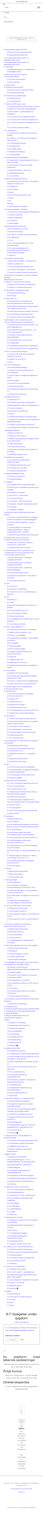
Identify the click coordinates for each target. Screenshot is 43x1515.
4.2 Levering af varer (14, 937)
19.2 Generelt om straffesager (17, 589)
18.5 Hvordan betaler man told (17, 610)
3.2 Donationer (12, 220)
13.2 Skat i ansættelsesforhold (17, 1093)
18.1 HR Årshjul (11, 295)
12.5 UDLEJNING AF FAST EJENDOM (19, 726)
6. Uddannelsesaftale (11, 1013)
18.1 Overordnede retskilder (16, 624)
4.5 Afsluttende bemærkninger (17, 929)
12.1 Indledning (11, 1214)
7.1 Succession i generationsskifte (18, 127)
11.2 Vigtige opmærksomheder (17, 758)
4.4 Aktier (10, 198)
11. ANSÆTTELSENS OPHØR (13, 1217)
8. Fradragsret (8, 816)
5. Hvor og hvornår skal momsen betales (17, 905)
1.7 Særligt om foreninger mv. (17, 436)
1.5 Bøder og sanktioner (15, 264)
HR (5, 17)
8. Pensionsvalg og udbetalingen (15, 95)
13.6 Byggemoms (13, 699)
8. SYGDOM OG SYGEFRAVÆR (14, 1266)
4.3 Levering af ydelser (14, 934)
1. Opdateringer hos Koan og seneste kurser (19, 552)
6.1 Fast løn (10, 1305)
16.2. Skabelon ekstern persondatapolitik (21, 317)
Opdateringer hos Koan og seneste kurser (18, 320)
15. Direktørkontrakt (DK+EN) (13, 87)
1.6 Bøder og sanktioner (15, 433)
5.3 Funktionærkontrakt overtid (17, 573)
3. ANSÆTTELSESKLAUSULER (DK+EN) (16, 540)
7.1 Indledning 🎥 (12, 1045)
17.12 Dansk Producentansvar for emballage (21, 629)
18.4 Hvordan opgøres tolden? (17, 613)
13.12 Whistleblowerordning (16, 1051)
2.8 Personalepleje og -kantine (17, 229)
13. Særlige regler (10, 691)
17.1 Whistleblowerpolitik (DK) (16, 471)
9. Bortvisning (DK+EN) (11, 76)
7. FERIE (6, 1020)
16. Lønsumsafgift (9, 670)
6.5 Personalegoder (13, 1294)
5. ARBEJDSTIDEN (10, 1154)
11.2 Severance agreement (16, 476)
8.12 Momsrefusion (13, 821)
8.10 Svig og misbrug (14, 829)
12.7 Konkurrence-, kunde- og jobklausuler (21, 1195)
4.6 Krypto (10, 192)
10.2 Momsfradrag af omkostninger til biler (21, 775)
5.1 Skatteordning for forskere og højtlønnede (22, 348)
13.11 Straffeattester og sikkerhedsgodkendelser (23, 1054)
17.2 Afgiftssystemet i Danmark (17, 662)
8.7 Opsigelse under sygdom (17, 1269)
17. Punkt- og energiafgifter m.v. (14, 627)
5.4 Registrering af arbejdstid (16, 1157)
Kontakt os (21, 1492)
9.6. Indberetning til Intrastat (16, 797)
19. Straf (6, 583)
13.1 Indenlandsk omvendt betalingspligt (20, 713)
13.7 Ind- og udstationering (16, 1072)
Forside (6, 12)
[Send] (22, 1412)
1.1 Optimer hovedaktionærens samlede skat (22, 272)
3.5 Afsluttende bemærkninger (17, 948)
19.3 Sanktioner (12, 586)
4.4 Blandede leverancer (15, 932)
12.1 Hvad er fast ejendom (15, 738)
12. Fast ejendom (9, 716)
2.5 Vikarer (10, 414)
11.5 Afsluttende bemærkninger (17, 745)
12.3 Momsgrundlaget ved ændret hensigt (21, 732)
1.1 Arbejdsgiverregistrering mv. (17, 454)
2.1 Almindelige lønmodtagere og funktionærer (23, 427)
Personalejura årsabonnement (22, 1330)
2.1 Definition (11, 255)
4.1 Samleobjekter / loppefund (17, 206)
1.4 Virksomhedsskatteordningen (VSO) (20, 266)
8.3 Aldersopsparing (14, 98)
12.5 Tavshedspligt (13, 1203)
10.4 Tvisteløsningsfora (14, 1255)
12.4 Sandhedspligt (13, 1206)
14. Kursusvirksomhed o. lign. (13, 689)
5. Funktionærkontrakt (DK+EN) (14, 555)
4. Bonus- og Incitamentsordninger (15, 351)
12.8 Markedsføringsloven (15, 1192)
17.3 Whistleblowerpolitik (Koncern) (19, 465)
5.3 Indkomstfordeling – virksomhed (19, 170)
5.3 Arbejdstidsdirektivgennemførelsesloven (22, 1178)
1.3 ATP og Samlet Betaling (16, 446)
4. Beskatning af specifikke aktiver (15, 179)
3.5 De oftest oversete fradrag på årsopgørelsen (23, 212)
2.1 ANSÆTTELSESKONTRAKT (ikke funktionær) (22, 535)
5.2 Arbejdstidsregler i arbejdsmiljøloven (20, 1181)
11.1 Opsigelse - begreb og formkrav (19, 1244)
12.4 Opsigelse (12, 507)
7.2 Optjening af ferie (14, 1042)
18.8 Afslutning (12, 599)
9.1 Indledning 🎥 (12, 1133)
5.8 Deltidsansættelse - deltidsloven (19, 1164)
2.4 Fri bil (10, 240)
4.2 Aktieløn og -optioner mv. (17, 359)
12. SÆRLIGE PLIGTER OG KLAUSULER (16, 1187)
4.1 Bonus (10, 362)
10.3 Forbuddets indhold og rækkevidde (20, 1258)
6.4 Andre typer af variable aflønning (19, 1297)
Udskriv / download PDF (22, 1421)
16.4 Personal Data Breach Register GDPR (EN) (22, 311)
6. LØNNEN (7, 1291)
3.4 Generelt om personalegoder (18, 383)
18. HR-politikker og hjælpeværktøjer (16, 290)
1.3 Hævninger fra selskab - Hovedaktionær (21, 261)
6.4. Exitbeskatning (13, 146)
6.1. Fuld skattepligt (13, 154)
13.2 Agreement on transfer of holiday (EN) (21, 284)
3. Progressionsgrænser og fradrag (15, 209)
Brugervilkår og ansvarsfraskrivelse (21, 1488)
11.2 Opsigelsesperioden (15, 1241)
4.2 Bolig (10, 203)
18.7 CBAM (10, 602)
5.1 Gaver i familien (13, 176)
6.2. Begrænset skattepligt (16, 151)
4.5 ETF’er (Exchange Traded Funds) (19, 195)
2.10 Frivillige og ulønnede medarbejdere (21, 402)
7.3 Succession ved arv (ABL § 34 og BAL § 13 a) (22, 119)
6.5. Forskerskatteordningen (16, 143)
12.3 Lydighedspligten (14, 1209)
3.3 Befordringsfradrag (14, 217)
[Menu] (39, 7)
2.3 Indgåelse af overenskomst (17, 1146)
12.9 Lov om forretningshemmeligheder (20, 1189)
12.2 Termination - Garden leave (17, 495)
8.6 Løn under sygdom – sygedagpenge (20, 1272)
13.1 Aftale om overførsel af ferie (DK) (19, 287)
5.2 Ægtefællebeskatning (15, 173)
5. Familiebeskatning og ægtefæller (16, 157)
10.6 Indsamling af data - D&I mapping (19, 1249)
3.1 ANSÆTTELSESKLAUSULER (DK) (18, 547)
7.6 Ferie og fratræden (14, 1031)
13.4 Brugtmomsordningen (16, 704)
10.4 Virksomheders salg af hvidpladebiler (21, 767)
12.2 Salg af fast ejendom (15, 735)
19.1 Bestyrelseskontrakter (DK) (17, 55)
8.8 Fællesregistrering (14, 819)
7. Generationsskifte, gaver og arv (15, 104)
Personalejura (8, 21)
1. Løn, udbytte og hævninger (13, 258)
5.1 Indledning (11, 1184)
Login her (12, 1340)
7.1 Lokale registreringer (15, 877)
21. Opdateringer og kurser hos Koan (16, 537)
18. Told (6, 597)
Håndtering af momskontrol (13, 279)
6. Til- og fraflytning (10, 130)
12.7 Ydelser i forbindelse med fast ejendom (21, 718)
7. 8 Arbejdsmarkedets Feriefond (18, 1025)
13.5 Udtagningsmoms (14, 701)
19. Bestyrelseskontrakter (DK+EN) (15, 49)
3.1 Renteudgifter (13, 223)
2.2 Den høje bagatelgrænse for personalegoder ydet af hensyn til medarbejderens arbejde (18, 250)
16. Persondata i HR (10, 298)
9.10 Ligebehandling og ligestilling (18, 1101)
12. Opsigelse (8, 482)
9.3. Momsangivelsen (14, 807)
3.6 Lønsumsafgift (13, 380)
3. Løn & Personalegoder (12, 365)
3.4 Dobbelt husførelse (14, 215)
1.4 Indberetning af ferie (15, 443)
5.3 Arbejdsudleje (13, 343)
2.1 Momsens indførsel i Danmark (18, 996)
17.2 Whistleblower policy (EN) (17, 468)
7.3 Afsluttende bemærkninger (17, 871)
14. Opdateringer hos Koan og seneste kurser (19, 550)
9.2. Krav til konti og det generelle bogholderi (22, 810)
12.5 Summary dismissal (14, 498)
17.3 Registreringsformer (15, 659)
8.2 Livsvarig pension (14, 101)
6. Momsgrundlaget (10, 880)
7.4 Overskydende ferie (15, 1037)
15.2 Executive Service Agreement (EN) (20, 90)
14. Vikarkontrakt (9, 85)
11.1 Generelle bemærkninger (17, 761)
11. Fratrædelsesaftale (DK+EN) (14, 473)
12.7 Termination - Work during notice (19, 501)
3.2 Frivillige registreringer (16, 956)
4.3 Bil (9, 200)
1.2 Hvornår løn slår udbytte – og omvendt (21, 269)
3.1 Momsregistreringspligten (17, 959)
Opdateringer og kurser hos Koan (15, 74)
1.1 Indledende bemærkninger (17, 1003)
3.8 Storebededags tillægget (17, 367)
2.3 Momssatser (12, 988)
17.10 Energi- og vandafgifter (16, 635)
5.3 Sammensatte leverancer (17, 911)
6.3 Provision (11, 1299)
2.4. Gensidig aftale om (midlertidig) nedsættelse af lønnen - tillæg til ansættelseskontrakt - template (19, 530)
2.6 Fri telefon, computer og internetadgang (22, 234)
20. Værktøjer (8, 67)
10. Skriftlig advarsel (10, 1006)
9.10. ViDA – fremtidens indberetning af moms (22, 783)
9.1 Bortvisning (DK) (13, 82)
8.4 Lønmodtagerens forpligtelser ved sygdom (23, 1280)
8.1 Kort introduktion (14, 866)
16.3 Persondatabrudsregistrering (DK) (20, 314)
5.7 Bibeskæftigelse (13, 1167)
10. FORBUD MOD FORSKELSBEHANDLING (18, 1247)
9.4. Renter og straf (13, 805)
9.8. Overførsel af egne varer (16, 789)
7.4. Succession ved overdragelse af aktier (21, 117)
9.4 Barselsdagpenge (14, 1122)
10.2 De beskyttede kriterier (16, 1261)
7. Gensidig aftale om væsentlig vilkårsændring (19, 1011)
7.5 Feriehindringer (13, 1034)
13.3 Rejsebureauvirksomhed (17, 707)
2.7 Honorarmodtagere (15, 408)
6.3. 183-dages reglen (14, 149)
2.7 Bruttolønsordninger (15, 231)
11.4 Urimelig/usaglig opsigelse (17, 1233)
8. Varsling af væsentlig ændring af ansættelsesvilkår (21, 1009)
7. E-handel (7, 868)
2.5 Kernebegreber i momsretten (18, 980)
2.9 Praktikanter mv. (13, 399)
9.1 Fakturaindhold (13, 813)
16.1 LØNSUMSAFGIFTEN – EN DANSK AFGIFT (22, 684)
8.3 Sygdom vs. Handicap (15, 1282)
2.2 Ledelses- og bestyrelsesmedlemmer (21, 424)
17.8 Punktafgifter (13, 643)
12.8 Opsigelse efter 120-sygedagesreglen (21, 484)
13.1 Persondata (12, 1095)
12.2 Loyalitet (11, 1212)
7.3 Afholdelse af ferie (14, 1040)
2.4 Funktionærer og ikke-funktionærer (20, 1143)
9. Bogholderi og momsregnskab (15, 780)
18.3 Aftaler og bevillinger (15, 616)
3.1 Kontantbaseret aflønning (16, 394)
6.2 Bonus (10, 1302)
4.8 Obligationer (12, 186)
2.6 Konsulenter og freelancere (17, 411)
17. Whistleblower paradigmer (14, 457)
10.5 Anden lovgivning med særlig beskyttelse (22, 1252)
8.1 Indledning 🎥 (12, 1288)
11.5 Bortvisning (12, 1230)
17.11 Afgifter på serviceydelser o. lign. (19, 632)
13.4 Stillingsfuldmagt (14, 1085)
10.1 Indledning (12, 1263)
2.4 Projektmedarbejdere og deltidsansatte (22, 416)
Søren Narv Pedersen (22, 1322)
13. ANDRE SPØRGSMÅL (12, 1048)
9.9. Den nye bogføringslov (16, 786)
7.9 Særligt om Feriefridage (16, 1022)
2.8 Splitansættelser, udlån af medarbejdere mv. (23, 405)
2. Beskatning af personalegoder (15, 226)
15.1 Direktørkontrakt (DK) (15, 93)
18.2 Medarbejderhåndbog (16, 293)
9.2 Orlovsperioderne (14, 1130)
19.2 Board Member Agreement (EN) (19, 52)
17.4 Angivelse (11, 656)
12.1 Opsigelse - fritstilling (15, 509)
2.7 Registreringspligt (14, 972)
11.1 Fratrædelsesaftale (14, 479)
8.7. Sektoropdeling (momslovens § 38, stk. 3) (22, 837)
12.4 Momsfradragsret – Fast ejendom (19, 729)
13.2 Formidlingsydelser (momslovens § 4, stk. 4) (23, 710)
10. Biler (6, 764)
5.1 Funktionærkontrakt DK (16, 581)
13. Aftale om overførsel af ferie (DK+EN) (17, 282)
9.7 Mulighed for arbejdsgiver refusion (19, 1114)
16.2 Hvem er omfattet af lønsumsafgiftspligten (22, 681)
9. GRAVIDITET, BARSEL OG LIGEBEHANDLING (19, 1098)
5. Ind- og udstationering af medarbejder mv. (19, 322)
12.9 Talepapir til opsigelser (16, 492)
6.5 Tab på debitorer (14, 882)
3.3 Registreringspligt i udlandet (17, 954)
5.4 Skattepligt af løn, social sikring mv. (20, 340)
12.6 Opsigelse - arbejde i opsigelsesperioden (22, 504)
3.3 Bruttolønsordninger (15, 386)
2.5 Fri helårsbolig (13, 237)
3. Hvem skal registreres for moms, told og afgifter (21, 945)
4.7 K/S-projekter (13, 189)
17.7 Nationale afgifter (14, 646)
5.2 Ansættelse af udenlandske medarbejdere (22, 345)
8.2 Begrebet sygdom (14, 1285)
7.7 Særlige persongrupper (16, 1028)
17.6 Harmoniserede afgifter (16, 649)
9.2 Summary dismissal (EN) (16, 79)
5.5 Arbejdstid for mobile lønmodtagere (20, 1175)
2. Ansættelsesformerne (12, 397)
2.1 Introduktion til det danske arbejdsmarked (22, 1140)
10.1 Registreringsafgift (14, 778)
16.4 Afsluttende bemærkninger (17, 673)
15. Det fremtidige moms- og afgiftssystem (18, 686)
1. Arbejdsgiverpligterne (12, 430)
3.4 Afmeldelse (12, 951)
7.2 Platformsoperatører (15, 874)
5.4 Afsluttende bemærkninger (17, 908)
